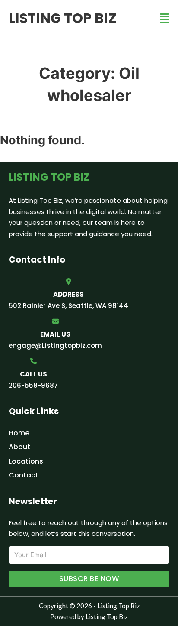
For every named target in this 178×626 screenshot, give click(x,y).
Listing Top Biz (63, 18)
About (19, 447)
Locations (26, 461)
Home (19, 433)
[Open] (164, 18)
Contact (23, 475)
